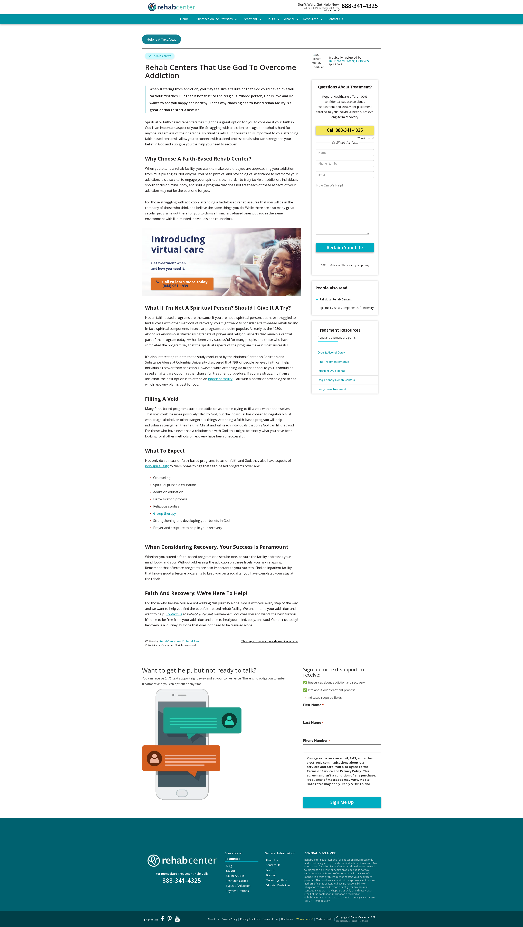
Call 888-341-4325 (345, 130)
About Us (272, 860)
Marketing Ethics (276, 880)
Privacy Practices (249, 919)
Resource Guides (237, 881)
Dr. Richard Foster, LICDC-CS (349, 61)
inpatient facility (220, 379)
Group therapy (164, 513)
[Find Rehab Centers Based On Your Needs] (182, 859)
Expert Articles (235, 876)
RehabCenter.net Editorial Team (180, 641)
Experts (231, 870)
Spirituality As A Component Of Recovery (347, 308)
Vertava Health (324, 919)
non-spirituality (157, 466)
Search (270, 870)
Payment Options (237, 891)
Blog (229, 866)
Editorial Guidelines (278, 885)
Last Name (313, 722)
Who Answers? (332, 10)
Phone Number (316, 740)
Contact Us (273, 865)
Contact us (174, 614)
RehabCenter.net (360, 917)
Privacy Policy (229, 919)
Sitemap (271, 875)
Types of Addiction (238, 886)
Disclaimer (287, 919)
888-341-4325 (360, 6)
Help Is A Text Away (161, 39)
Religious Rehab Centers (336, 299)
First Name (313, 705)
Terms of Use (270, 919)
